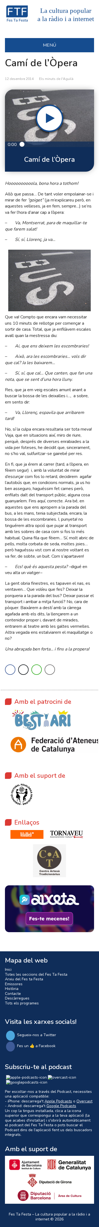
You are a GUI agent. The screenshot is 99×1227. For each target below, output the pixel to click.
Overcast (84, 1101)
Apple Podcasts (58, 1101)
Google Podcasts (61, 1105)
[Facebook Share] (10, 669)
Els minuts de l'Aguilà (56, 79)
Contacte (13, 993)
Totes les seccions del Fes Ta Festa (36, 974)
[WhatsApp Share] (36, 669)
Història (11, 988)
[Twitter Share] (23, 669)
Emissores (14, 984)
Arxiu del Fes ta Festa (24, 979)
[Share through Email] (50, 669)
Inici (8, 969)
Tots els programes (22, 1003)
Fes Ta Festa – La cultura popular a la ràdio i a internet (49, 1217)
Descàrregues (17, 998)
